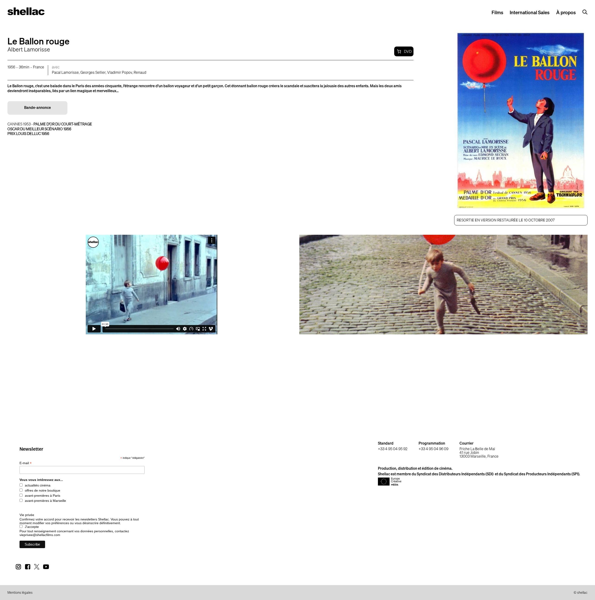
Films (497, 12)
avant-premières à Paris (42, 495)
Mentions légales (20, 592)
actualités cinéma (37, 485)
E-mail (26, 463)
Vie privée (27, 515)
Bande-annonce (37, 108)
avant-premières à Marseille (45, 501)
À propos (566, 12)
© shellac (581, 592)
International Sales (529, 12)
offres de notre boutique (42, 490)
